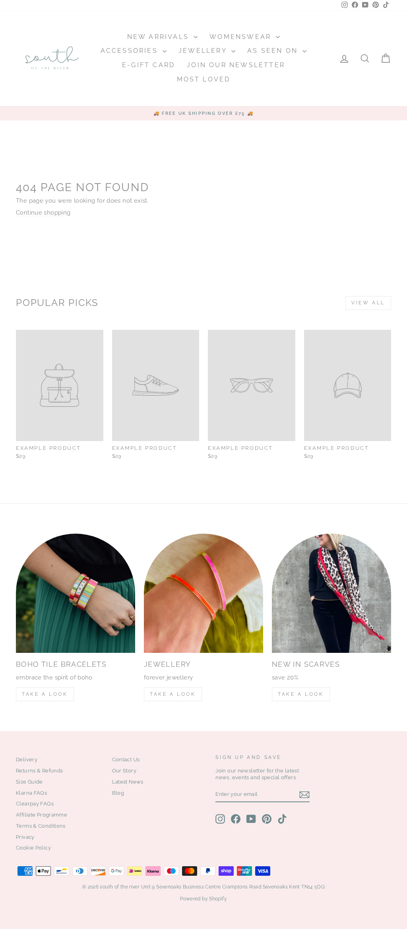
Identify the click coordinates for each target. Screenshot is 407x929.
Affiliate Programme (41, 815)
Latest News (127, 782)
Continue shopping (43, 212)
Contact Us (126, 760)
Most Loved (204, 79)
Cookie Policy (33, 848)
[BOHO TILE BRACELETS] (75, 593)
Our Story (124, 771)
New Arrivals (159, 37)
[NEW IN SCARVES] (331, 593)
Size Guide (29, 782)
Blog (118, 793)
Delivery (26, 760)
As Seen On (273, 50)
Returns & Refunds (39, 771)
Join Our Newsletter (236, 65)
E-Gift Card (148, 65)
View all (368, 303)
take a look (301, 694)
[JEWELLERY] (203, 593)
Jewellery (203, 50)
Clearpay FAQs (35, 804)
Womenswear (241, 37)
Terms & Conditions (41, 826)
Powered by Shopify (203, 899)
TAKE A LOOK (45, 694)
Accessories (131, 50)
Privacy (25, 837)
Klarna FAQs (31, 793)
